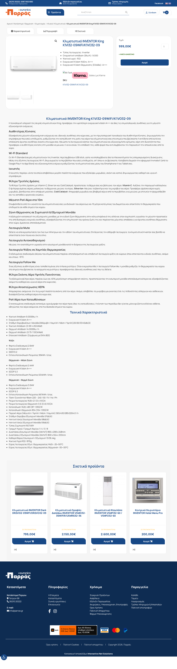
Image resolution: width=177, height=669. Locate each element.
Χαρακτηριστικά (21, 31)
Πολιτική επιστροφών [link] (141, 607)
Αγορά (144, 62)
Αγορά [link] (28, 541)
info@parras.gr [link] (16, 610)
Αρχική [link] (10, 23)
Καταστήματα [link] (55, 598)
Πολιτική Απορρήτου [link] (99, 610)
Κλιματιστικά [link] (59, 23)
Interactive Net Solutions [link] (100, 653)
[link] (4, 657)
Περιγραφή (51, 31)
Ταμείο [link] (134, 598)
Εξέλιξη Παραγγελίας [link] (100, 601)
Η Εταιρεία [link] (53, 595)
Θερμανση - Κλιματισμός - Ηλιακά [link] (39, 23)
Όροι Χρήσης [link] (96, 607)
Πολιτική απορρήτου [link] (93, 644)
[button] (56, 41)
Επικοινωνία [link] (54, 604)
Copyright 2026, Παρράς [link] (119, 644)
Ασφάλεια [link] (94, 598)
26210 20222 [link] (15, 601)
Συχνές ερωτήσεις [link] (57, 601)
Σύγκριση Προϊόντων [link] (100, 595)
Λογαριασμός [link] (137, 601)
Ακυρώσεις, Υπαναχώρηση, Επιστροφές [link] (109, 604)
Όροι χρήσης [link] (52, 644)
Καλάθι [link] (134, 595)
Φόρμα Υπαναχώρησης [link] (101, 613)
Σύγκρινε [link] (15, 549)
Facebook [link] (159, 3)
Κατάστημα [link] (18, 23)
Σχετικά (81, 31)
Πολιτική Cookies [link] (71, 644)
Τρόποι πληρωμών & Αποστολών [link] (146, 604)
